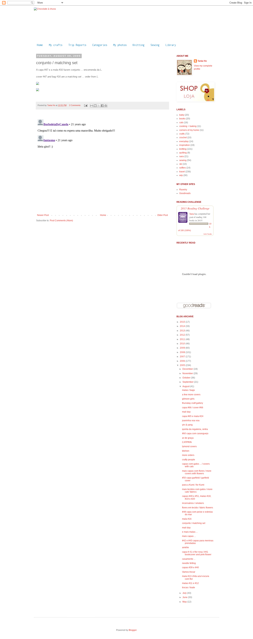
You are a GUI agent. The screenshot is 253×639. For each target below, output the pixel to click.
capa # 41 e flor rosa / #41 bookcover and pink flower (196, 553)
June (185, 597)
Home (40, 45)
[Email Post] (85, 105)
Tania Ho (51, 105)
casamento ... (188, 559)
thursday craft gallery (192, 403)
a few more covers (191, 394)
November (188, 373)
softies (182, 167)
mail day (186, 411)
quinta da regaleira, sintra (195, 429)
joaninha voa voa (190, 420)
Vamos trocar (188, 572)
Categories (99, 45)
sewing (183, 160)
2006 (183, 361)
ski (180, 164)
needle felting (189, 563)
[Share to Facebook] (102, 105)
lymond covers (189, 446)
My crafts (55, 45)
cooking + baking (188, 126)
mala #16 (187, 519)
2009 (183, 348)
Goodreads (185, 193)
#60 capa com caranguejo (195, 433)
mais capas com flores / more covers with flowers (196, 472)
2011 (183, 339)
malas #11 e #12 (190, 583)
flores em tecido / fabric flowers (197, 507)
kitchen (185, 451)
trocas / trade (188, 587)
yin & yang (187, 424)
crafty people (188, 459)
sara (181, 156)
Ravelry (183, 189)
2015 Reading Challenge (195, 208)
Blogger (133, 630)
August (186, 386)
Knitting (138, 45)
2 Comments (75, 105)
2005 (183, 365)
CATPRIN (187, 442)
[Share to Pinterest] (106, 105)
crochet (183, 137)
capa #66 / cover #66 (192, 407)
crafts (182, 134)
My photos (119, 45)
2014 (183, 326)
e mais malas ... (190, 532)
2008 (183, 352)
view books (207, 234)
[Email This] (92, 105)
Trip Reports (77, 45)
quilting (183, 152)
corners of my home (189, 130)
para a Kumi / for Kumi (193, 485)
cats (181, 122)
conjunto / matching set (193, 523)
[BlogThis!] (95, 105)
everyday (184, 141)
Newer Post (43, 215)
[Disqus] (102, 164)
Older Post (162, 215)
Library (171, 45)
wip (181, 175)
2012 (183, 335)
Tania (191, 213)
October (186, 377)
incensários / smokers (193, 503)
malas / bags (188, 390)
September (188, 382)
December (188, 369)
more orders (188, 455)
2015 (183, 322)
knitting (183, 149)
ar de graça (188, 438)
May (184, 601)
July (184, 593)
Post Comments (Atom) (61, 220)
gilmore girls (188, 399)
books (182, 118)
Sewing (155, 45)
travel (182, 171)
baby (181, 115)
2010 (183, 343)
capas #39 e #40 (190, 567)
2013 (183, 330)
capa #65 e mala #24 (192, 416)
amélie (185, 547)
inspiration (184, 145)
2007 (183, 356)
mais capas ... (189, 536)
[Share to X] (99, 105)
